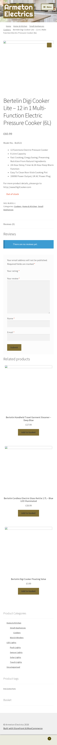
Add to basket (28, 432)
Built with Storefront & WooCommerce (23, 728)
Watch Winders (17, 637)
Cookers (7, 29)
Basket (44, 737)
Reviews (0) (9, 224)
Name (11, 318)
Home (8, 26)
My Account (9, 740)
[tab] (28, 224)
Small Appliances (36, 26)
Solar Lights (15, 657)
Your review (13, 278)
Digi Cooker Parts (9, 689)
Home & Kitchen (20, 26)
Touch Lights (16, 662)
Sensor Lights (16, 652)
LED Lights (11, 642)
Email (10, 332)
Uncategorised (13, 667)
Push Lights (15, 647)
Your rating (13, 270)
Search (28, 740)
